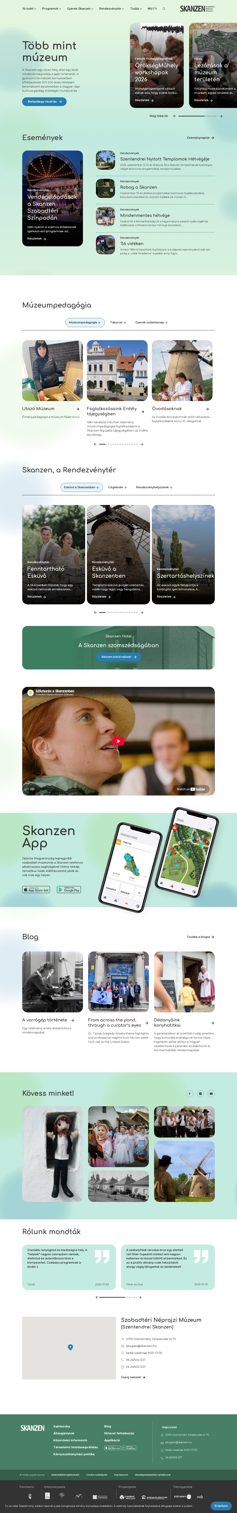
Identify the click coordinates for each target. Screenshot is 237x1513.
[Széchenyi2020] (182, 1497)
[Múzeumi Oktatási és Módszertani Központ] (79, 1497)
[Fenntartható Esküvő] (53, 603)
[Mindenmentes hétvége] (105, 208)
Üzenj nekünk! (131, 1377)
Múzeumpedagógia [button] (83, 322)
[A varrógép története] (52, 953)
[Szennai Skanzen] (49, 1497)
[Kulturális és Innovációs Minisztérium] (30, 1497)
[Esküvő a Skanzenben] (118, 603)
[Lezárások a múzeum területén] (157, 107)
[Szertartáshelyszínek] (183, 603)
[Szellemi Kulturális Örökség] (62, 1497)
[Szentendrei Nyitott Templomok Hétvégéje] (105, 152)
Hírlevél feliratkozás (119, 1433)
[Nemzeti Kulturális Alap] (204, 1497)
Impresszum (121, 1474)
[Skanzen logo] (197, 9)
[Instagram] (198, 1093)
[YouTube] (209, 1093)
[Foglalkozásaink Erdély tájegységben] (117, 341)
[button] (29, 8)
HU (150, 8)
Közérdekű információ (70, 1440)
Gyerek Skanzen (79, 8)
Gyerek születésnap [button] (149, 322)
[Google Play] (69, 889)
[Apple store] (36, 889)
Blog (107, 1426)
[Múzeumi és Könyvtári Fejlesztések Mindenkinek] (154, 1497)
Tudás (134, 8)
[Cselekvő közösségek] (127, 1497)
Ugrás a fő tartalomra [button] (15, 1)
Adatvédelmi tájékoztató (65, 1474)
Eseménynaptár (198, 137)
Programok (50, 8)
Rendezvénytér (110, 8)
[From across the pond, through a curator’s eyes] (118, 953)
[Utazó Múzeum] (52, 341)
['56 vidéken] (105, 236)
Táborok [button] (116, 322)
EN (155, 8)
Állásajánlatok (63, 1433)
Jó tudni (27, 8)
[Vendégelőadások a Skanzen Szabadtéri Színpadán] (52, 245)
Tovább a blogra (198, 937)
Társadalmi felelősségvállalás (75, 1447)
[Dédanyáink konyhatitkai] (184, 953)
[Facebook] (188, 1093)
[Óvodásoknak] (182, 341)
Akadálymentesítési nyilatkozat (153, 1474)
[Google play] (129, 1447)
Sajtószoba (61, 1426)
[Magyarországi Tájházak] (103, 1497)
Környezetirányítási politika (74, 1454)
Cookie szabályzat (96, 1474)
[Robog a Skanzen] (105, 180)
